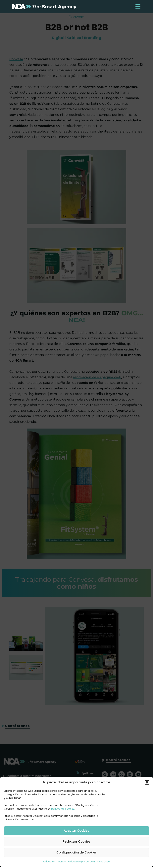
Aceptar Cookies (76, 830)
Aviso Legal (104, 861)
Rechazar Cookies (76, 841)
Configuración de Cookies (76, 852)
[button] (147, 782)
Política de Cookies (54, 861)
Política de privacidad (81, 861)
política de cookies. (63, 808)
